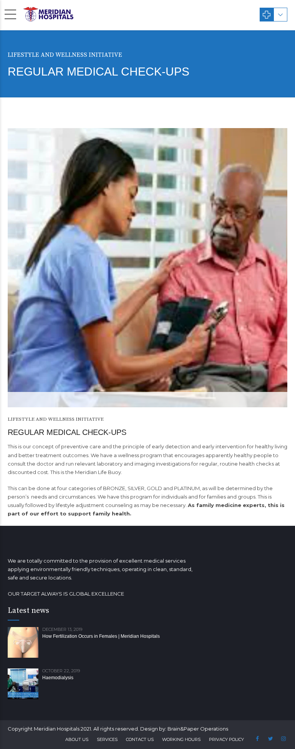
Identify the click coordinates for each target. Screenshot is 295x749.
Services (107, 739)
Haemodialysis (57, 677)
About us (76, 739)
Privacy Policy (226, 739)
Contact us (140, 739)
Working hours (181, 739)
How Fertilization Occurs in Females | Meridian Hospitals (101, 636)
